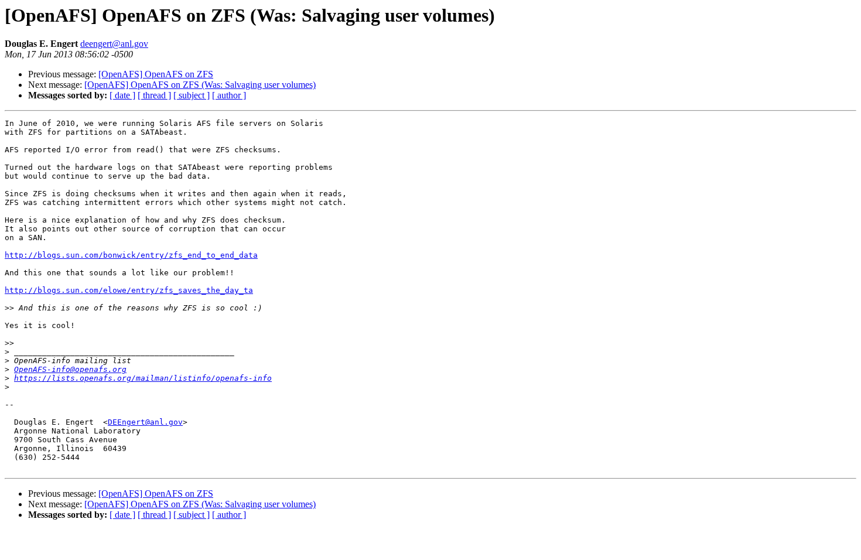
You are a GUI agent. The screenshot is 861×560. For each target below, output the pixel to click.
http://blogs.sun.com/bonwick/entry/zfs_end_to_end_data (131, 255)
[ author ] (229, 95)
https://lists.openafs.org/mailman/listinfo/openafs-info (143, 378)
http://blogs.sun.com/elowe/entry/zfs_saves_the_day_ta (129, 290)
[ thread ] (154, 95)
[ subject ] (191, 95)
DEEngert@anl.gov (145, 422)
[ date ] (122, 95)
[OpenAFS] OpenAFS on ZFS (155, 74)
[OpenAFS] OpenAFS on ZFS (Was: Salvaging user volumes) (200, 85)
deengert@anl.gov (114, 44)
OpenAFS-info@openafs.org (70, 369)
